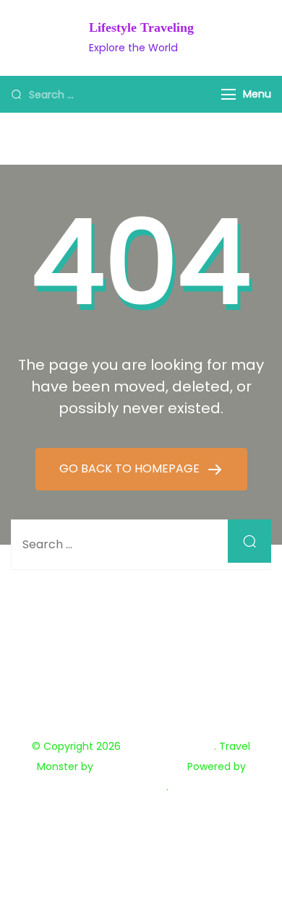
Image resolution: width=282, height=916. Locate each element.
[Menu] (228, 94)
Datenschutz (141, 812)
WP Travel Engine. (140, 766)
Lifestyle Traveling (141, 27)
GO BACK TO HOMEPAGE (130, 468)
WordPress (140, 786)
